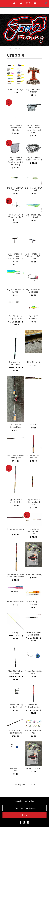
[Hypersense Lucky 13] (15, 517)
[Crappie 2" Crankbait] (33, 307)
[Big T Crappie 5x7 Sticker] (33, 75)
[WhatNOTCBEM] (33, 753)
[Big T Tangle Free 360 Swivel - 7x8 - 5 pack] (33, 239)
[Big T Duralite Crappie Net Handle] (15, 111)
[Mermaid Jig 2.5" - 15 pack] (33, 592)
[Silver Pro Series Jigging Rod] (33, 616)
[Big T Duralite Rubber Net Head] (33, 148)
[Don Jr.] (33, 378)
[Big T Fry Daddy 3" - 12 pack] (33, 179)
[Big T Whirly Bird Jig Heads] (33, 278)
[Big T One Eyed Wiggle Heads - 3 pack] (15, 205)
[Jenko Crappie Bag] (33, 554)
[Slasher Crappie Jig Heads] (33, 655)
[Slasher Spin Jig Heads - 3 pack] (15, 690)
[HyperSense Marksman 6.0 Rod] (33, 519)
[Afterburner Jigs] (15, 74)
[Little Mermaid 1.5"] (15, 589)
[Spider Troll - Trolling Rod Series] (33, 693)
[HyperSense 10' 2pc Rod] (33, 444)
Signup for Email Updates (24, 801)
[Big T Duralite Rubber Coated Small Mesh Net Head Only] (15, 148)
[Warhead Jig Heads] (15, 747)
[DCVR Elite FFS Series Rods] (15, 399)
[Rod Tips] (15, 621)
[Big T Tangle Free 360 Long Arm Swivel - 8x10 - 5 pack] (15, 239)
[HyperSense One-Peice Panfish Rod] (15, 557)
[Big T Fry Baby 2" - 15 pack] (15, 178)
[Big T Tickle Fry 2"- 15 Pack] (15, 272)
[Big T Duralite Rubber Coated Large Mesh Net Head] (33, 107)
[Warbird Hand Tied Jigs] (33, 723)
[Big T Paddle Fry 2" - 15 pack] (33, 205)
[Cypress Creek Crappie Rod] (15, 345)
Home (9, 48)
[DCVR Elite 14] (33, 341)
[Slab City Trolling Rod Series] (15, 657)
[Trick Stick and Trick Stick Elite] (15, 722)
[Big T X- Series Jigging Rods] (15, 302)
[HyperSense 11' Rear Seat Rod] (15, 481)
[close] (46, 3)
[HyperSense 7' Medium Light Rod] (33, 477)
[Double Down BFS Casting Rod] (15, 438)
